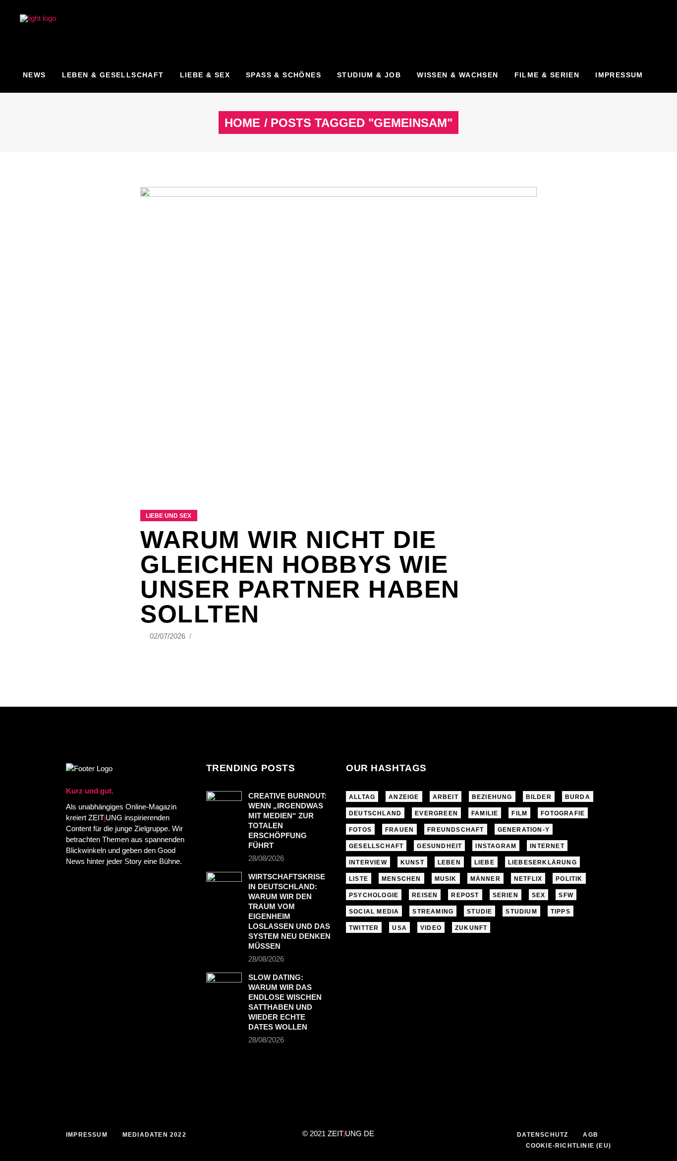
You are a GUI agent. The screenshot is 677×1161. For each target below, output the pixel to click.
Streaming (432, 911)
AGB (590, 1134)
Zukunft (471, 927)
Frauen (399, 829)
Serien (505, 895)
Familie (484, 813)
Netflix (528, 878)
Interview (368, 862)
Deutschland (375, 813)
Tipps (560, 911)
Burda (577, 797)
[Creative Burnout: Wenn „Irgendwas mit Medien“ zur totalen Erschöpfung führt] (224, 803)
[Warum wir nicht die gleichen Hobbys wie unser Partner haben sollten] (338, 336)
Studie (479, 911)
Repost (465, 895)
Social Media (374, 911)
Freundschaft (455, 829)
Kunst (412, 862)
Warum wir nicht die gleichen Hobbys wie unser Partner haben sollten (300, 577)
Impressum (87, 1134)
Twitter (364, 927)
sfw (566, 895)
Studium (521, 911)
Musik (446, 878)
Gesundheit (439, 846)
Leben (449, 862)
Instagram (495, 846)
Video (431, 927)
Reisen (425, 895)
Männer (485, 878)
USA (399, 927)
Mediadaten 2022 (154, 1134)
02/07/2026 (168, 636)
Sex (539, 895)
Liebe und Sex (168, 515)
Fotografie (563, 813)
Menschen (401, 878)
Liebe (484, 862)
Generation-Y (524, 829)
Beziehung (492, 797)
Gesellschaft (376, 846)
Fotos (360, 829)
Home (242, 123)
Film (519, 813)
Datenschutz (542, 1134)
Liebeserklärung (542, 862)
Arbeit (445, 797)
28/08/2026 (266, 858)
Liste (358, 878)
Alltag (362, 797)
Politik (569, 878)
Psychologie (373, 895)
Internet (547, 846)
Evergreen (436, 813)
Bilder (539, 797)
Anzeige (404, 797)
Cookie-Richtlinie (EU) (568, 1145)
